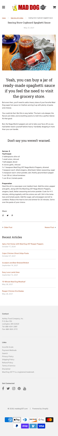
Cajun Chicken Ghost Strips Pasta (15, 253)
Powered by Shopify (40, 409)
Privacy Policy (8, 356)
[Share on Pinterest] (12, 215)
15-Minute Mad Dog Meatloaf (13, 282)
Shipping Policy (8, 359)
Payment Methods (9, 350)
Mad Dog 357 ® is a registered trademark (18, 372)
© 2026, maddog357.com (18, 409)
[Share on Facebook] (3, 215)
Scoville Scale (7, 347)
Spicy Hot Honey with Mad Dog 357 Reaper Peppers (22, 244)
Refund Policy (7, 363)
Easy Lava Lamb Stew (11, 272)
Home (4, 18)
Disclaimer (6, 369)
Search (5, 353)
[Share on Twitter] (7, 215)
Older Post (8, 227)
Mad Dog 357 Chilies (17, 18)
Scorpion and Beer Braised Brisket (15, 263)
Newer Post (49, 227)
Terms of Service (8, 366)
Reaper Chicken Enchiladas (13, 291)
